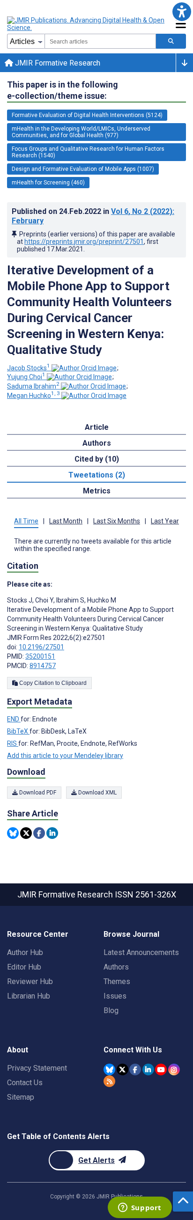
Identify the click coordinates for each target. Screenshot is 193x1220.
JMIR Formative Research (56, 63)
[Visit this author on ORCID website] (84, 368)
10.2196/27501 (41, 647)
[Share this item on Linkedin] (52, 833)
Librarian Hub (28, 996)
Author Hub (25, 952)
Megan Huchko (33, 395)
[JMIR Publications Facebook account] (135, 1069)
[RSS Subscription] (109, 1081)
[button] (181, 11)
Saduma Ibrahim (33, 386)
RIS (12, 743)
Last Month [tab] (65, 521)
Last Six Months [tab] (116, 521)
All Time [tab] (26, 521)
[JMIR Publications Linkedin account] (148, 1069)
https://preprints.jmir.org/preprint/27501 (84, 241)
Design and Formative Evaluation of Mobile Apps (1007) (83, 169)
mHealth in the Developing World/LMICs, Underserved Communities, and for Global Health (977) (81, 132)
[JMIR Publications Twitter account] (122, 1069)
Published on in (93, 216)
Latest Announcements (141, 952)
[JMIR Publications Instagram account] (174, 1069)
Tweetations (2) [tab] (96, 474)
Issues (115, 996)
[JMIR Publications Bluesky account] (109, 1069)
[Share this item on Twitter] (26, 833)
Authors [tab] (96, 443)
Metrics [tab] (97, 490)
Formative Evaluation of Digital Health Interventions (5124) (87, 115)
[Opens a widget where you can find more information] (139, 1208)
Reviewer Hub (30, 981)
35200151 (40, 656)
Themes (117, 981)
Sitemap (20, 1097)
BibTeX (18, 731)
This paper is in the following (62, 90)
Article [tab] (97, 427)
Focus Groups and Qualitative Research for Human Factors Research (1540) (88, 152)
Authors (116, 967)
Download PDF (37, 792)
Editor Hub (24, 967)
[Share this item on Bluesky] (13, 833)
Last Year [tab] (165, 521)
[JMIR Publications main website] (86, 23)
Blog (111, 1010)
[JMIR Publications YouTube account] (161, 1069)
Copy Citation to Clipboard (52, 683)
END (14, 719)
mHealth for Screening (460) (48, 182)
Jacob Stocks (28, 368)
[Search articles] (171, 41)
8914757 (43, 665)
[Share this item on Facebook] (39, 833)
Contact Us (25, 1082)
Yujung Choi (26, 377)
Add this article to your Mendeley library (65, 755)
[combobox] (100, 41)
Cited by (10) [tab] (96, 459)
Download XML (97, 792)
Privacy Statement (37, 1068)
